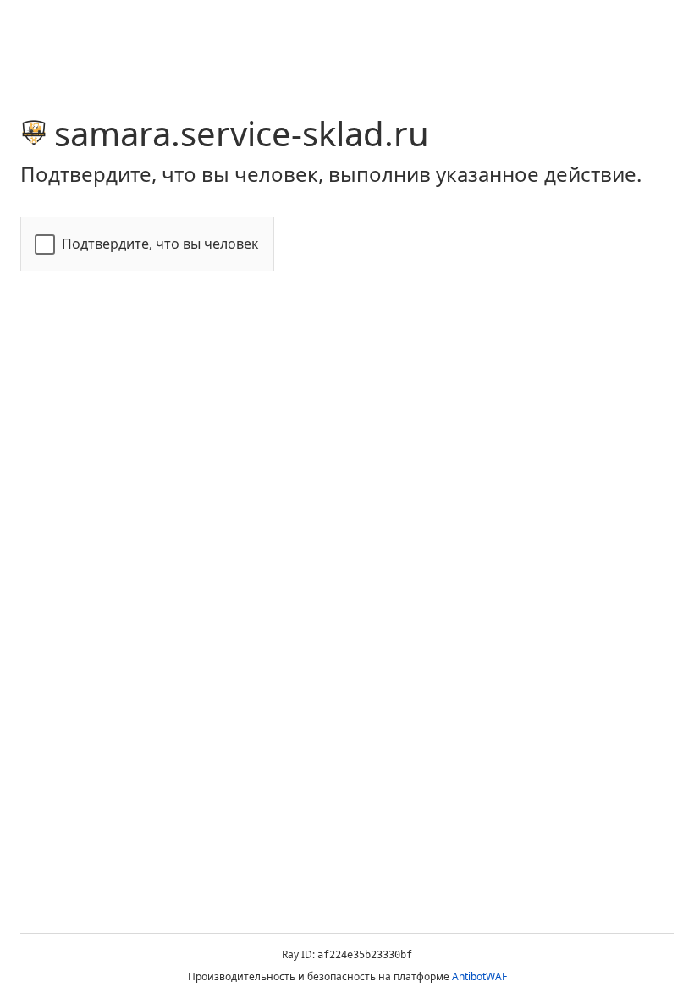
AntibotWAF (479, 976)
